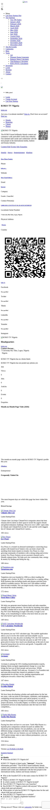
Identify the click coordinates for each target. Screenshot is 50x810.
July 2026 (13, 34)
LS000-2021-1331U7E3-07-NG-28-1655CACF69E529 (16, 205)
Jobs (18, 147)
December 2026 (16, 45)
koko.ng (4, 110)
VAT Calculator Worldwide (12, 626)
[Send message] (22, 803)
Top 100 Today (16, 20)
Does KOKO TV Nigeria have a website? (18, 794)
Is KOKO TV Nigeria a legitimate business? (19, 796)
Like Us (3, 282)
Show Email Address (6, 177)
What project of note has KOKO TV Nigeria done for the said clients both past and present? (24, 791)
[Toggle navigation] (2, 78)
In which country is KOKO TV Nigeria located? (21, 782)
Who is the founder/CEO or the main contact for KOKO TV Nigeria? (24, 777)
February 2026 (15, 24)
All (11, 55)
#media (3, 153)
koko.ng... (4, 168)
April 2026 (14, 28)
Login (8, 97)
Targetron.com (7, 569)
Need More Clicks (8, 597)
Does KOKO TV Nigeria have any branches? (20, 784)
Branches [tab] (9, 122)
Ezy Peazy (5, 539)
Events (13, 147)
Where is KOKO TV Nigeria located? (17, 780)
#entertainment (19, 153)
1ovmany (4, 656)
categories (28, 807)
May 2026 (14, 30)
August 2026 (15, 36)
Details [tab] (8, 120)
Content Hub (5, 147)
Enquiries (23, 147)
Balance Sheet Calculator (19, 59)
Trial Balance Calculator (19, 61)
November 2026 (16, 43)
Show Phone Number (7, 159)
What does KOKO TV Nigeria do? (16, 759)
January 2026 (15, 22)
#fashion (29, 153)
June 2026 (14, 32)
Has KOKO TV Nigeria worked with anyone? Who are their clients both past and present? (24, 787)
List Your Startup (12, 101)
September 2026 (16, 38)
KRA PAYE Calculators (19, 63)
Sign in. (27, 114)
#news (10, 153)
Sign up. (4, 116)
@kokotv (4, 466)
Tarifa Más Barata (8, 717)
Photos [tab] (8, 126)
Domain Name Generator (19, 57)
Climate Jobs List (8, 513)
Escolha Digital (7, 686)
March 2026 (14, 26)
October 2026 (15, 41)
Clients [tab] (8, 124)
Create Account (11, 99)
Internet (3, 187)
